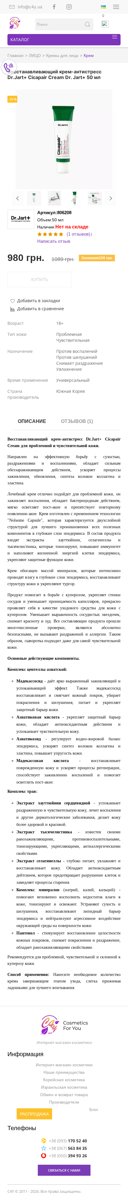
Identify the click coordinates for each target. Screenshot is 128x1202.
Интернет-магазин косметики (64, 1064)
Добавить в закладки (38, 300)
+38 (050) (68, 1155)
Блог (93, 1109)
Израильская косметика (64, 1087)
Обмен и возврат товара (64, 1094)
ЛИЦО (35, 55)
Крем (89, 55)
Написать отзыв (53, 241)
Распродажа (34, 1114)
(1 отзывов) (78, 234)
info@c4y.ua (30, 6)
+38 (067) (68, 1148)
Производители (64, 1102)
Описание (32, 421)
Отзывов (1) (77, 421)
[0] (105, 24)
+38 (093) (68, 1140)
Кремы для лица (62, 55)
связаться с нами (64, 1170)
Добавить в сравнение (40, 308)
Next (110, 198)
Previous (18, 198)
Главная (15, 55)
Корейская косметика (64, 1079)
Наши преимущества (64, 1072)
